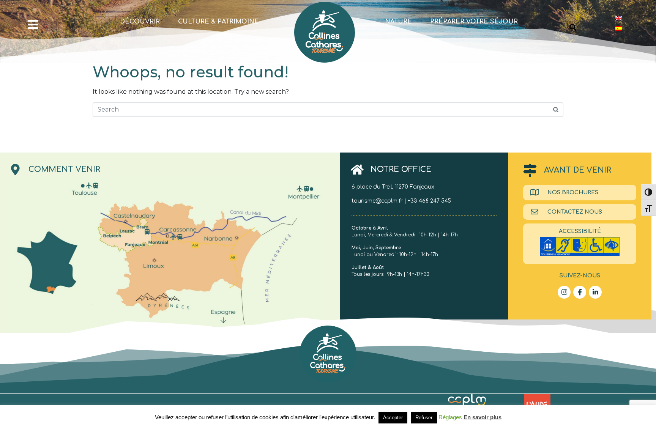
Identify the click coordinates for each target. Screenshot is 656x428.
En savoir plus (482, 417)
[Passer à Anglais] (619, 18)
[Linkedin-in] (595, 292)
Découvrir (140, 21)
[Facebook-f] (579, 292)
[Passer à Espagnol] (619, 28)
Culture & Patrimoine (218, 21)
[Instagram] (564, 292)
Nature (398, 21)
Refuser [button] (423, 417)
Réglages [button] (450, 417)
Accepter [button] (393, 417)
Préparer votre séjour (474, 21)
